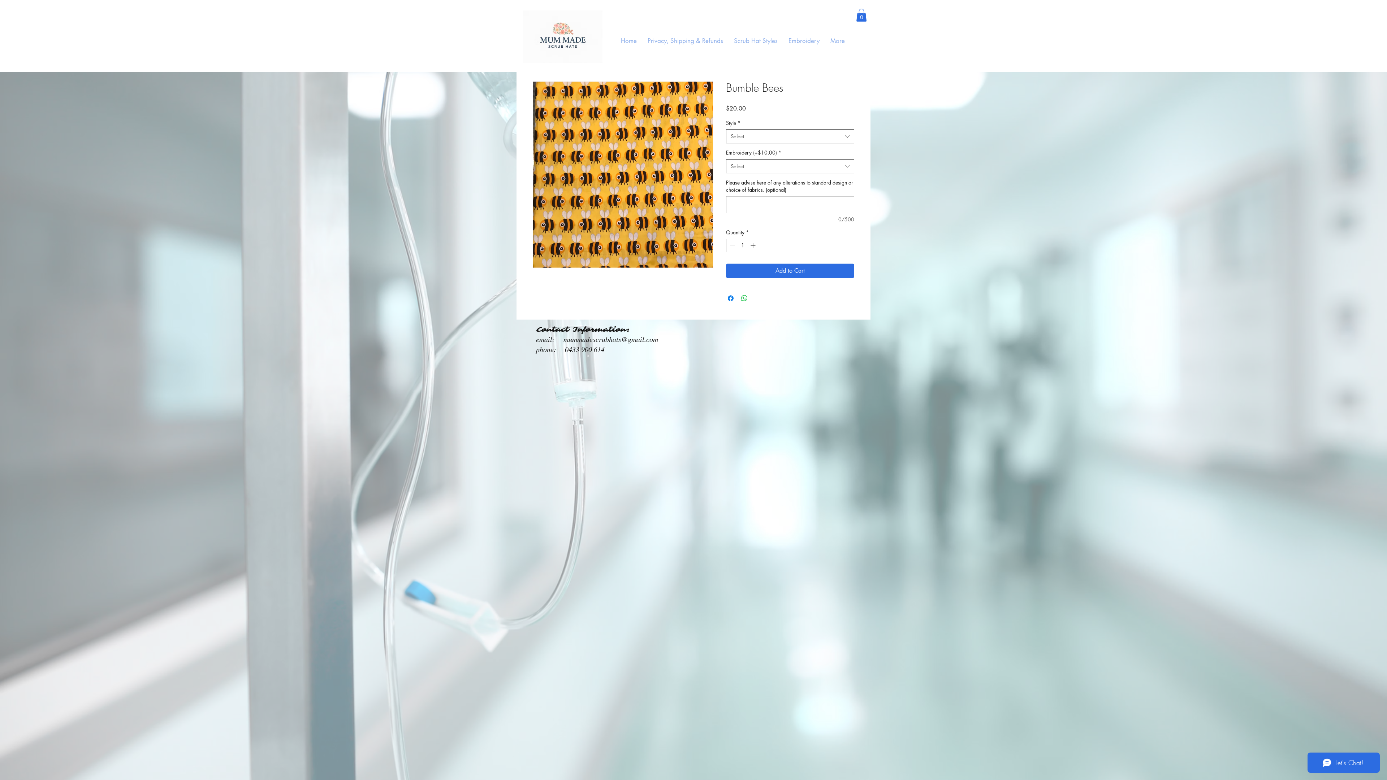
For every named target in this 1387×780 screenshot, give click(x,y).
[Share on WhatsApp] (744, 298)
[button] (861, 15)
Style (733, 123)
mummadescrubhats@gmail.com (610, 339)
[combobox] (790, 136)
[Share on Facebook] (730, 298)
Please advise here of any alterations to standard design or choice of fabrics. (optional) (789, 186)
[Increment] (753, 245)
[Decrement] (731, 245)
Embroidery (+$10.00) (753, 152)
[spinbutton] (742, 245)
